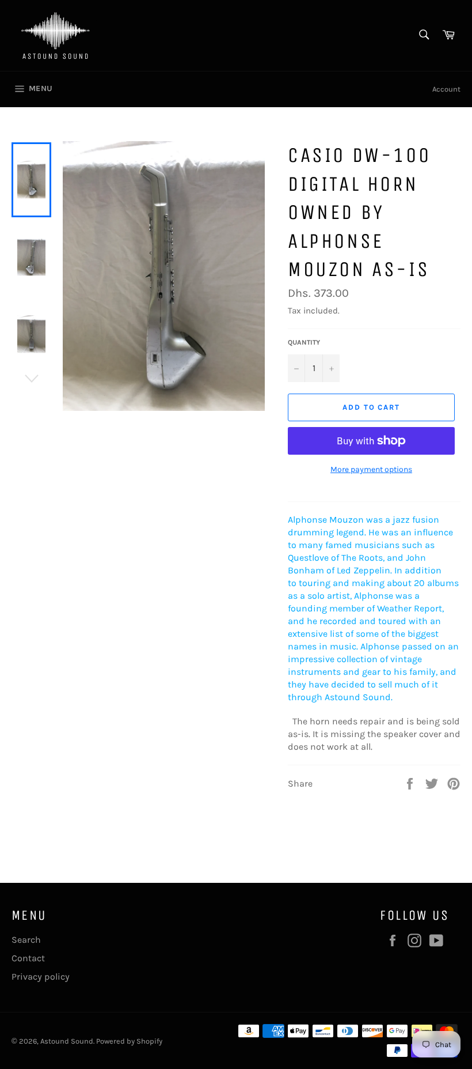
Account (446, 89)
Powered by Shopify (129, 1041)
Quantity (304, 342)
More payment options (371, 469)
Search (26, 939)
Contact (28, 958)
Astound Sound (66, 1041)
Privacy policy (41, 976)
